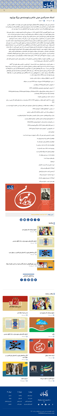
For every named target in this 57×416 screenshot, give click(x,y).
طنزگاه (10, 398)
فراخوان (9, 404)
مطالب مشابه (49, 294)
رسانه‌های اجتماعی (28, 276)
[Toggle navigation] (51, 10)
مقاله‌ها (51, 223)
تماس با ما (30, 398)
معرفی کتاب (19, 404)
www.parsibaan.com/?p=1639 (39, 215)
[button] (4, 10)
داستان (10, 395)
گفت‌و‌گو (20, 398)
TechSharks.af (41, 413)
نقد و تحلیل (19, 401)
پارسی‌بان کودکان (8, 401)
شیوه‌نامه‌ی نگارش (28, 401)
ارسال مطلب (29, 395)
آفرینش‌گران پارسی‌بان (28, 404)
